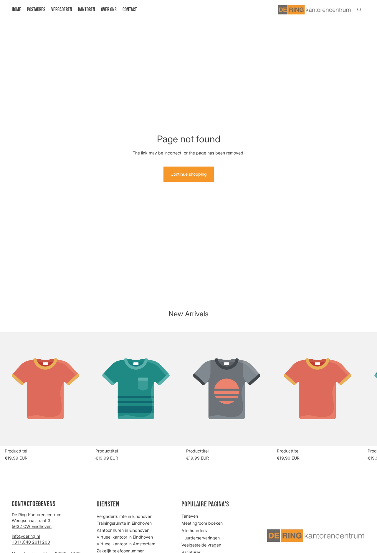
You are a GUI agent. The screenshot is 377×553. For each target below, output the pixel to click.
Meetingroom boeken (202, 523)
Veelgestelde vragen (201, 544)
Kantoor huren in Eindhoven (123, 530)
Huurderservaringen (200, 537)
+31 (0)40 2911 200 (31, 541)
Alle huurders (194, 530)
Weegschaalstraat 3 (31, 520)
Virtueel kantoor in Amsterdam (126, 543)
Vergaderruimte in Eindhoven (124, 516)
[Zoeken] (359, 9)
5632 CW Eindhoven (32, 526)
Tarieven (189, 516)
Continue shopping (189, 174)
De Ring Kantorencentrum (36, 514)
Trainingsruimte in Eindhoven (124, 523)
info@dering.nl (26, 536)
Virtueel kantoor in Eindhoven (125, 536)
